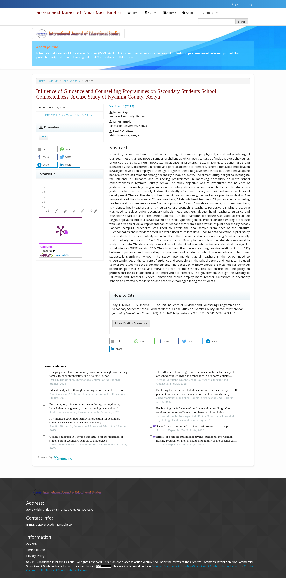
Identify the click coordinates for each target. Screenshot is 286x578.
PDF (44, 137)
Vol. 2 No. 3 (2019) (71, 81)
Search (242, 21)
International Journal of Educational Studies (78, 12)
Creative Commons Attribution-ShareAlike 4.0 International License (196, 566)
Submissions (210, 13)
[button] (47, 149)
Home (135, 13)
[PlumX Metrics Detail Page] (60, 230)
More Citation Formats (130, 323)
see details (62, 255)
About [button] (190, 13)
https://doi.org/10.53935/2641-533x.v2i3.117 (68, 115)
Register (236, 4)
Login (250, 4)
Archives (171, 13)
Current (152, 13)
